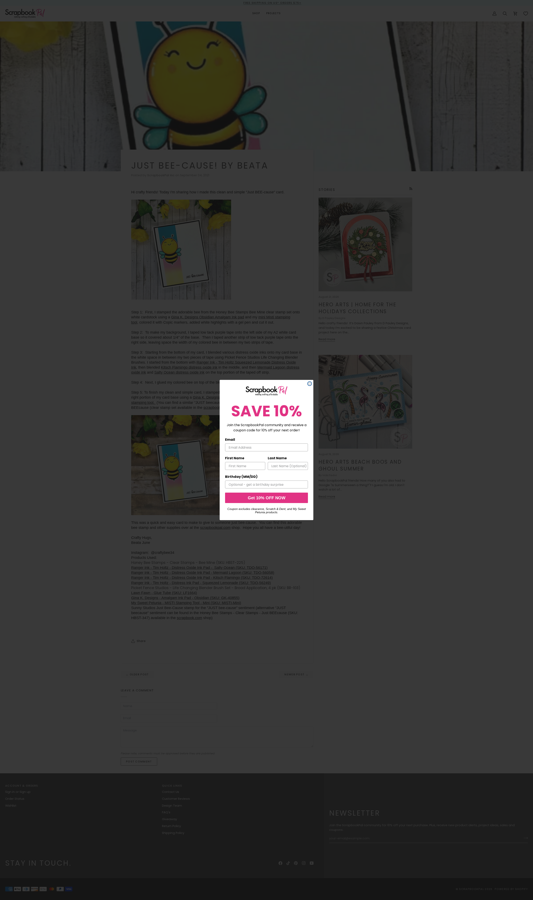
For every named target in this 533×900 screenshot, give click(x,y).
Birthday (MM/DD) (241, 476)
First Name (234, 458)
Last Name (277, 458)
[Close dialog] (310, 384)
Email (230, 439)
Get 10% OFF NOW (266, 498)
